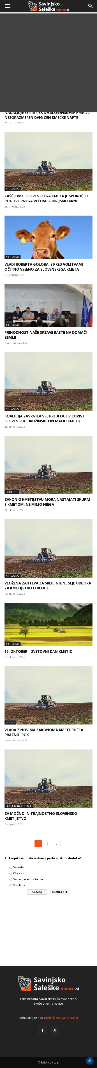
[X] (54, 1030)
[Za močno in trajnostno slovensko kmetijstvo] (48, 778)
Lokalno (12, 492)
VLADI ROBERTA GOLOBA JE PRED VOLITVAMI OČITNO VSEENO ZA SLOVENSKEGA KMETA (44, 267)
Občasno (19, 873)
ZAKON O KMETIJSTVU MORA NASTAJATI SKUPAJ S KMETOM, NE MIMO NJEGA (47, 502)
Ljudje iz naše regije (19, 806)
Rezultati (59, 892)
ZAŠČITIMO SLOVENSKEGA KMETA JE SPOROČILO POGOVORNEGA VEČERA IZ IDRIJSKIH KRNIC (47, 198)
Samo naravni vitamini (28, 879)
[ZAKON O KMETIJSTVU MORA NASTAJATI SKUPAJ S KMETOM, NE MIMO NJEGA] (48, 465)
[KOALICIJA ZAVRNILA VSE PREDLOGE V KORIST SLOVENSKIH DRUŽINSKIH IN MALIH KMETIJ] (48, 381)
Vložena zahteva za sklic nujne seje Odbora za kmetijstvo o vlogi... (48, 586)
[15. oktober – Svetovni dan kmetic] (48, 624)
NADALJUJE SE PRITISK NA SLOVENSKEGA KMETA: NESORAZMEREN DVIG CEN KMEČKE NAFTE (47, 115)
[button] (7, 6)
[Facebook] (42, 1030)
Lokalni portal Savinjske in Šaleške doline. (48, 999)
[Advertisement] (48, 64)
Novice (10, 722)
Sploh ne (19, 885)
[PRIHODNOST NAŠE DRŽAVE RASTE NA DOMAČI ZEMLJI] (48, 305)
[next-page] (57, 843)
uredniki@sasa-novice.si (61, 1018)
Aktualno (12, 188)
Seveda (18, 867)
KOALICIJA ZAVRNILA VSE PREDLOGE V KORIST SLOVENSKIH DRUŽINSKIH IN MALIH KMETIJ (45, 419)
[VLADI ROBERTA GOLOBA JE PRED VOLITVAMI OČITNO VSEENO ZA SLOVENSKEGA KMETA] (48, 237)
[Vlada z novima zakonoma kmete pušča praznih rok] (48, 695)
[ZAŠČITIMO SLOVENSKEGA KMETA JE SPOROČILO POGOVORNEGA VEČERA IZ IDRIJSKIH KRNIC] (48, 161)
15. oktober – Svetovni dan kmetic (38, 651)
